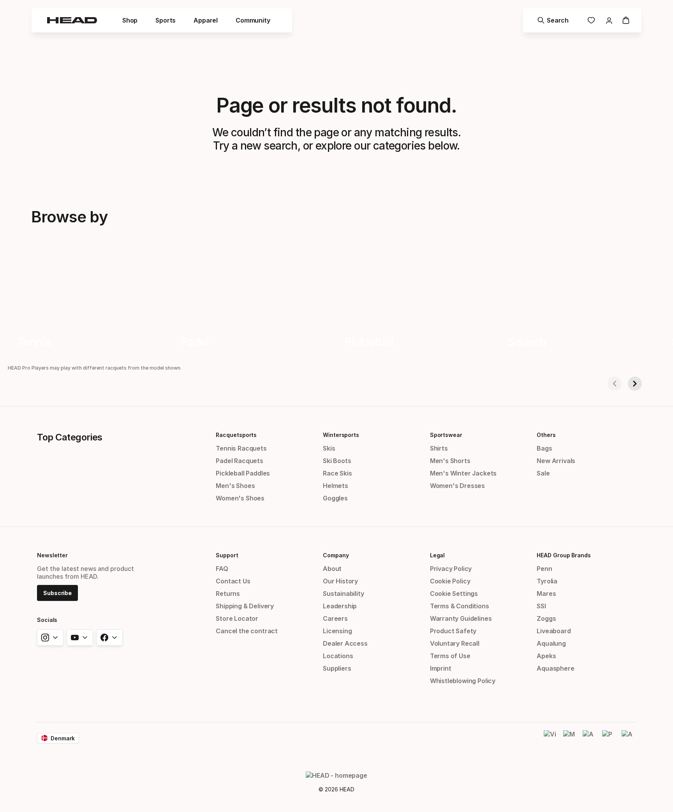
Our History (340, 581)
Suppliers (337, 668)
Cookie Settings (454, 593)
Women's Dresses (457, 486)
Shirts (439, 448)
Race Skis (337, 473)
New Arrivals (556, 461)
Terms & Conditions (459, 606)
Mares (546, 593)
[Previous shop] (615, 384)
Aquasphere (555, 668)
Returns (228, 593)
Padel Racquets (239, 461)
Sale (543, 473)
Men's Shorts (450, 461)
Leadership (340, 606)
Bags (544, 448)
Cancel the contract (247, 631)
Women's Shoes (240, 498)
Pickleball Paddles (243, 473)
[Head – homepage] (72, 20)
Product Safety (453, 631)
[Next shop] (635, 384)
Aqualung (551, 643)
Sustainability (343, 593)
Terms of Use (450, 656)
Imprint (440, 668)
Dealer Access (345, 643)
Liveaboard (554, 631)
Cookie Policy (450, 581)
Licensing (337, 631)
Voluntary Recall (454, 643)
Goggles (335, 498)
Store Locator (237, 618)
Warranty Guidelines (461, 618)
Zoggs (546, 618)
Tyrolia (547, 581)
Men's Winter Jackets (463, 473)
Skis (329, 448)
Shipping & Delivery (245, 606)
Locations (338, 656)
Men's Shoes (235, 486)
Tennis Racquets (241, 448)
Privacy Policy (451, 568)
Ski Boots (337, 461)
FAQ (222, 568)
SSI (541, 606)
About (332, 568)
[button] (130, 20)
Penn (544, 568)
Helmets (335, 486)
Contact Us (233, 581)
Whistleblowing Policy (462, 681)
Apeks (546, 656)
